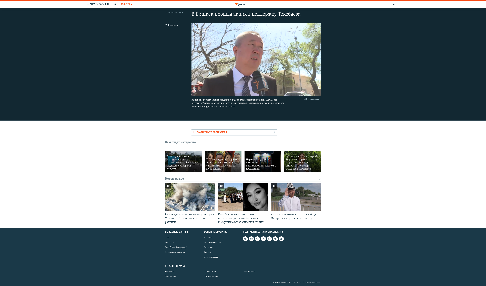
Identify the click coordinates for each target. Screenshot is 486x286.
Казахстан (169, 272)
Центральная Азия (212, 243)
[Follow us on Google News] (275, 238)
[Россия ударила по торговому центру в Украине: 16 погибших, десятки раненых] (190, 197)
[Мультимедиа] (394, 4)
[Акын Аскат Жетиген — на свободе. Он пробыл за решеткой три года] (296, 197)
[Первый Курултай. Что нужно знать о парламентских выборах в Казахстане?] (263, 161)
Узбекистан (249, 272)
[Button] (171, 25)
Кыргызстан (170, 276)
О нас (167, 238)
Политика (126, 4)
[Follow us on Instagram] (251, 238)
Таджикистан (211, 272)
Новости (208, 238)
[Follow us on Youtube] (245, 238)
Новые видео (174, 179)
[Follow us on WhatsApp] (269, 238)
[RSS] (281, 238)
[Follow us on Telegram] (263, 238)
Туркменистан (211, 276)
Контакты (169, 243)
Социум (207, 252)
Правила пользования (175, 252)
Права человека (211, 257)
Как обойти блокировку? (176, 247)
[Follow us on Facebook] (257, 238)
